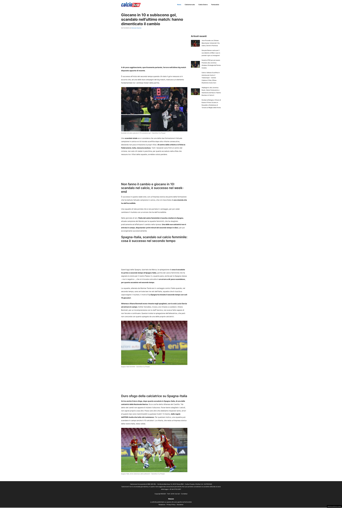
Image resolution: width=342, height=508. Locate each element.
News (179, 4)
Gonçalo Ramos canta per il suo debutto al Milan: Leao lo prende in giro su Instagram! (211, 53)
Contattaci (184, 494)
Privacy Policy (171, 504)
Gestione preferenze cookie (334, 506)
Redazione (162, 504)
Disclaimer (180, 504)
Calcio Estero (203, 4)
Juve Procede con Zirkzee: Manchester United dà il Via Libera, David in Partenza (211, 43)
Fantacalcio (215, 4)
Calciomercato (190, 4)
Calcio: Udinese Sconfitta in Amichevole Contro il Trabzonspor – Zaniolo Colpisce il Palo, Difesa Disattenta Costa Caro (211, 78)
